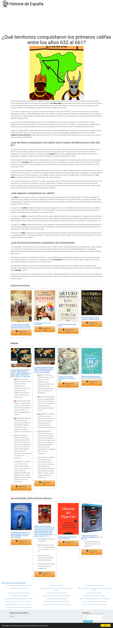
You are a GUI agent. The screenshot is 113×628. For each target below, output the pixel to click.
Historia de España (26, 3)
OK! (105, 625)
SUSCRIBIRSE (87, 621)
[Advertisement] (56, 20)
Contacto (12, 616)
